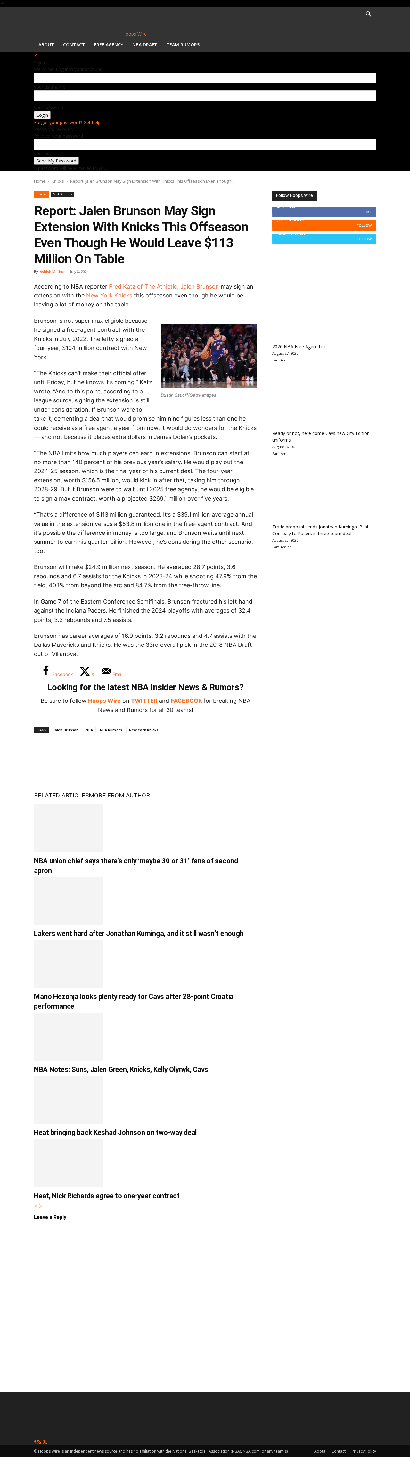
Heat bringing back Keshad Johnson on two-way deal (115, 1132)
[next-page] (40, 1206)
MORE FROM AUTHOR (119, 795)
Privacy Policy (364, 1451)
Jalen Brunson (199, 286)
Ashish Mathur (52, 271)
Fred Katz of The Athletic (143, 286)
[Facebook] (43, 760)
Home (39, 181)
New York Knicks (109, 295)
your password (49, 108)
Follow (364, 225)
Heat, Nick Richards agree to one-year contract (107, 1196)
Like (368, 212)
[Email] (128, 760)
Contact (74, 45)
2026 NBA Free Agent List (299, 347)
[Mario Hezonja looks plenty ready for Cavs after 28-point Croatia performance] (68, 964)
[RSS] (39, 1442)
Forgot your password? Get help (67, 122)
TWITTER (144, 700)
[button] (368, 15)
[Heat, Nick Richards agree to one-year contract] (68, 1163)
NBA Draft (144, 45)
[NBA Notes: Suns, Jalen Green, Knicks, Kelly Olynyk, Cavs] (68, 1036)
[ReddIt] (107, 760)
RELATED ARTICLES (61, 795)
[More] (150, 760)
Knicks (58, 181)
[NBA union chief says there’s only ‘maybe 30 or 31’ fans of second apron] (68, 828)
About (46, 45)
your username (49, 87)
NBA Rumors (62, 194)
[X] (64, 760)
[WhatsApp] (85, 760)
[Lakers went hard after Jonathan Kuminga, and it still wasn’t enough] (68, 901)
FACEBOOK (186, 700)
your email (45, 153)
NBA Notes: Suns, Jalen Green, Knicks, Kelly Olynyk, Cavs (121, 1069)
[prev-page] (36, 1206)
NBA (89, 729)
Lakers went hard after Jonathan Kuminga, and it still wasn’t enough (138, 934)
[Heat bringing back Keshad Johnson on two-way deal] (68, 1100)
